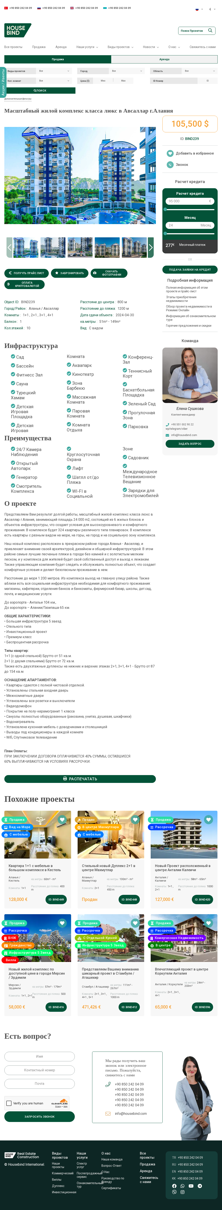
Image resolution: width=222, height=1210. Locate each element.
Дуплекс (58, 1186)
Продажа (39, 47)
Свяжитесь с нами (203, 47)
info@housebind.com (131, 1114)
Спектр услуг (82, 1165)
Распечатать (83, 779)
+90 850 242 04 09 (20, 8)
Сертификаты (111, 1188)
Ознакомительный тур (90, 1184)
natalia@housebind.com (186, 435)
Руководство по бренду (113, 1180)
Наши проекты (58, 1165)
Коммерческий (62, 1173)
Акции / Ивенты (3, 82)
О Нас (105, 1172)
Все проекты (13, 47)
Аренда (61, 47)
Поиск (41, 90)
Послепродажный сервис (89, 1175)
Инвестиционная (64, 1192)
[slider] (165, 209)
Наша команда (112, 1159)
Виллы (56, 1179)
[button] (151, 247)
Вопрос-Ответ (111, 1165)
